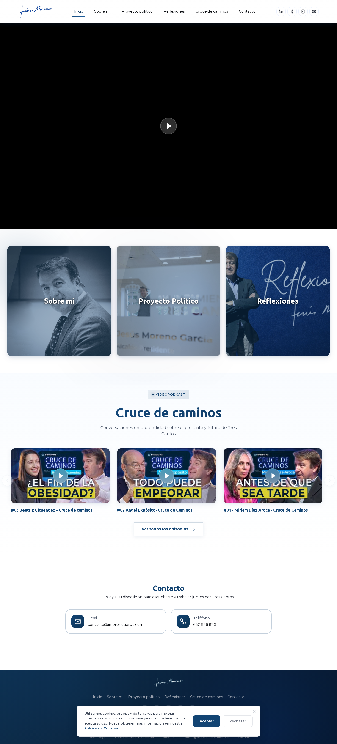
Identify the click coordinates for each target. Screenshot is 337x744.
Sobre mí (102, 11)
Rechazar (237, 721)
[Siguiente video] (329, 480)
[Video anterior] (7, 480)
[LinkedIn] (281, 11)
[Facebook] (292, 11)
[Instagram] (303, 11)
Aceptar (207, 721)
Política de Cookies (101, 728)
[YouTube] (314, 11)
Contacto (247, 11)
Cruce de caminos (212, 11)
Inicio (78, 11)
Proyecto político (137, 11)
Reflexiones (174, 11)
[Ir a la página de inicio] (35, 11)
